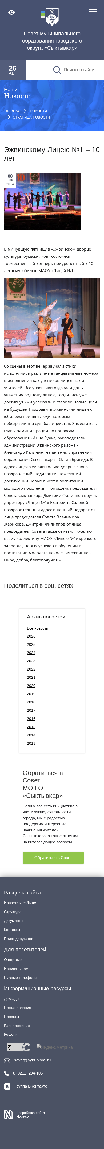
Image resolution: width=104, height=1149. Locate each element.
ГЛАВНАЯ (12, 111)
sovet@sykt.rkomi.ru (32, 1060)
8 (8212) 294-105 (28, 1073)
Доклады (11, 998)
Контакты (12, 929)
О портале (13, 960)
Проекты (11, 1016)
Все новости (37, 628)
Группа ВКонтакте (30, 1086)
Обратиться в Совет (53, 857)
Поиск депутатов (18, 938)
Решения (12, 1034)
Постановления (17, 1007)
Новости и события (20, 903)
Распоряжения (17, 1025)
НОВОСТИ (38, 111)
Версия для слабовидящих (12, 12)
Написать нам (16, 969)
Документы (13, 920)
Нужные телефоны (20, 977)
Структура (13, 912)
